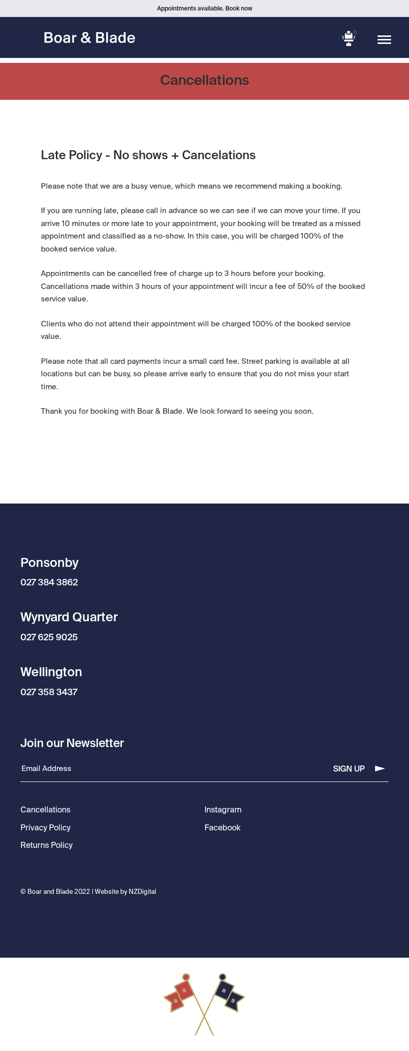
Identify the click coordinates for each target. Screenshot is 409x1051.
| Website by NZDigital (124, 892)
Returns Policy (46, 846)
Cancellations (45, 810)
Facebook (222, 828)
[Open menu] (384, 39)
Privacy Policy (45, 828)
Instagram (222, 810)
